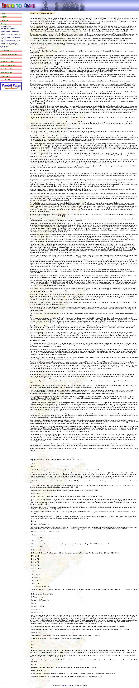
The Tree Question (6, 47)
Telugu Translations (7, 61)
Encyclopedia (5, 58)
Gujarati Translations (8, 65)
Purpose (4, 17)
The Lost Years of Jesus (7, 30)
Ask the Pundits (6, 50)
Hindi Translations (7, 72)
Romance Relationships (9, 54)
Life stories (4, 20)
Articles (3, 24)
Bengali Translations (8, 69)
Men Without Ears (6, 26)
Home (3, 13)
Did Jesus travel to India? (8, 28)
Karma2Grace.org (68, 685)
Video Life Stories (7, 80)
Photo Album (5, 76)
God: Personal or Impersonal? (9, 43)
